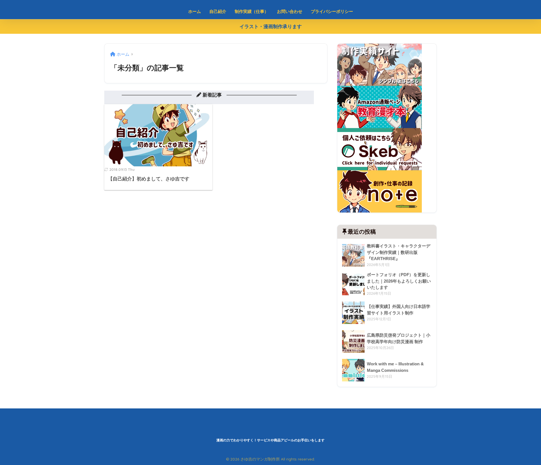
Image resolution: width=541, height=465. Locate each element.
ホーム (194, 11)
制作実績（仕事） (252, 11)
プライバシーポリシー (332, 11)
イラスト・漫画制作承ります (271, 26)
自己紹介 (217, 11)
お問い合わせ (289, 11)
